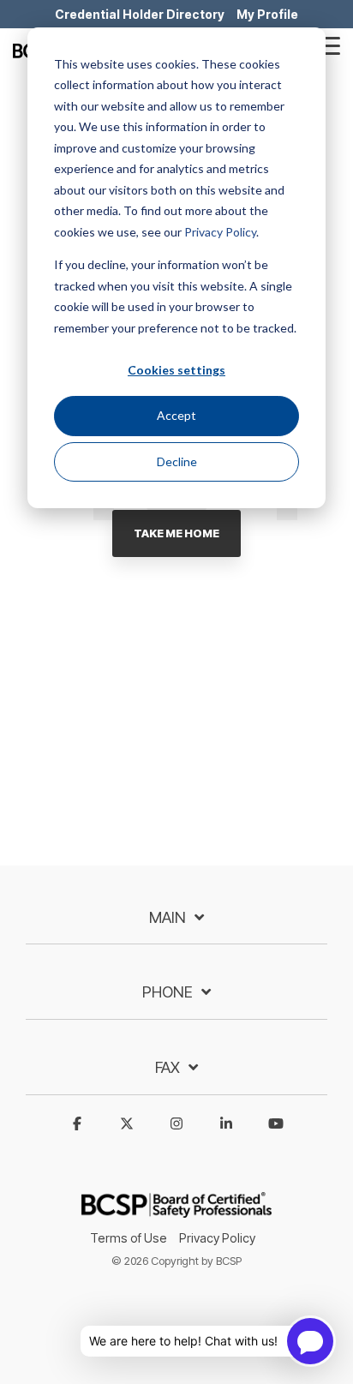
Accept (176, 415)
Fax (167, 1067)
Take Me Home (176, 533)
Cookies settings (176, 369)
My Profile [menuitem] (267, 14)
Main (167, 917)
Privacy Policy (220, 232)
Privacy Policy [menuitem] (217, 1238)
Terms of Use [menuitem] (128, 1238)
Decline (177, 461)
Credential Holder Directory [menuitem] (139, 14)
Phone (167, 992)
